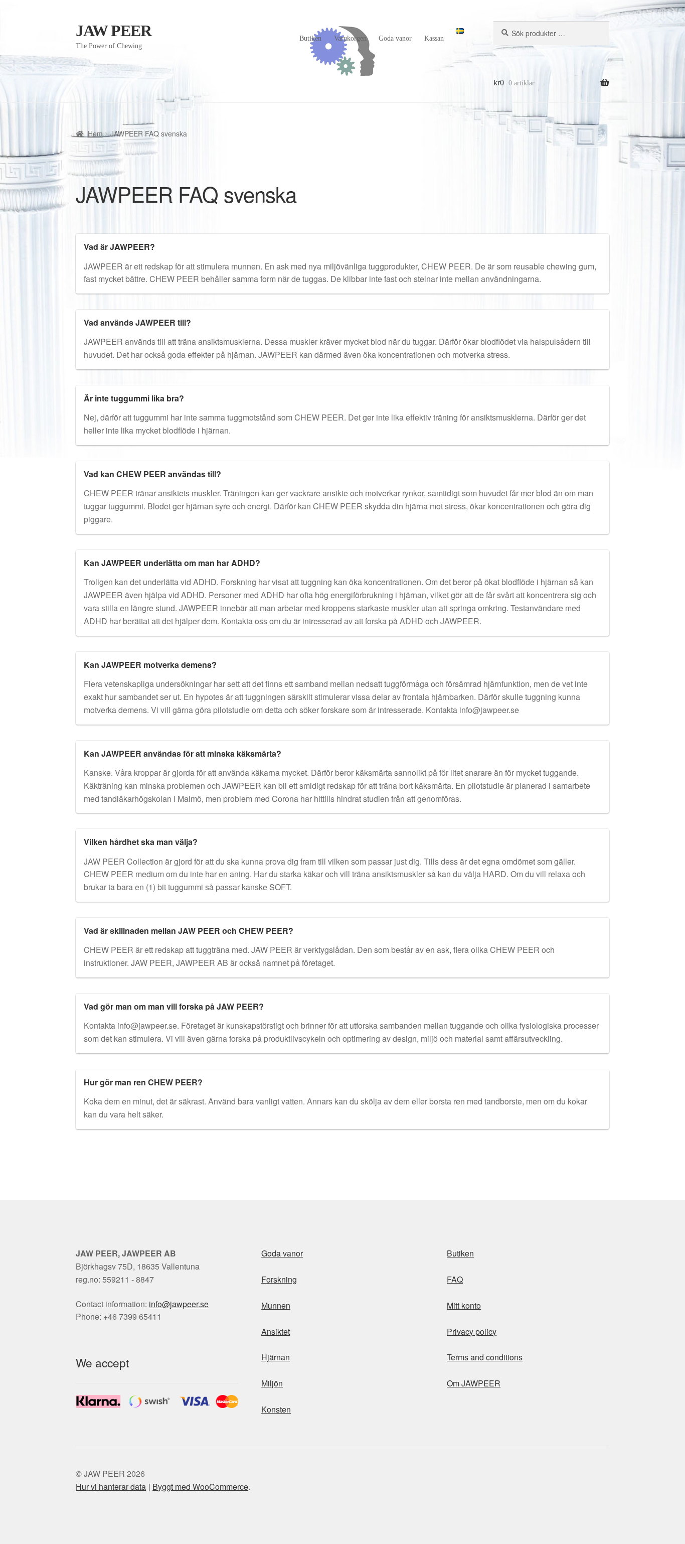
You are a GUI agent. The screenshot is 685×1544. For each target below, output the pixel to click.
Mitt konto (464, 1305)
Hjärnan (275, 1357)
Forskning (279, 1279)
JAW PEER (113, 31)
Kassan (434, 38)
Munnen (275, 1305)
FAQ (455, 1279)
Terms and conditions (485, 1357)
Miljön (272, 1383)
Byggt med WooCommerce (200, 1486)
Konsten (276, 1409)
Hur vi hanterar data (111, 1486)
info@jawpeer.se (179, 1304)
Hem (95, 133)
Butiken (310, 38)
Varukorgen (350, 38)
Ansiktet (275, 1331)
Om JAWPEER (473, 1383)
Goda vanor (395, 38)
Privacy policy (471, 1331)
